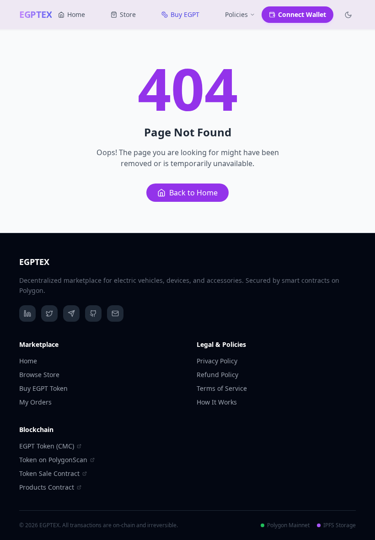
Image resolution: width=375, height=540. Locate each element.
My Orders (35, 402)
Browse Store (39, 374)
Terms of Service (222, 388)
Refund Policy (217, 374)
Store (128, 14)
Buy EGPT (185, 14)
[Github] (93, 313)
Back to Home (193, 193)
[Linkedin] (27, 313)
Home (76, 14)
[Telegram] (71, 313)
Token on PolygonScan (53, 459)
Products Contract (46, 487)
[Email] (115, 313)
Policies (236, 14)
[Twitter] (49, 313)
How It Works (217, 402)
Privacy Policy (217, 360)
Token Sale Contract (49, 473)
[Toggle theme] (348, 14)
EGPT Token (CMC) (46, 446)
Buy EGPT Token (43, 388)
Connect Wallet (302, 14)
